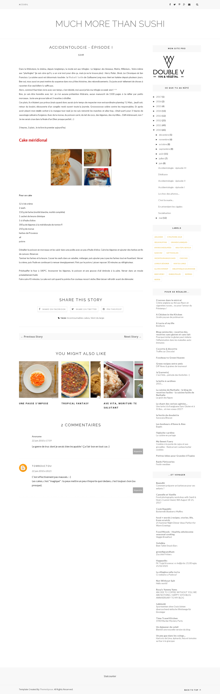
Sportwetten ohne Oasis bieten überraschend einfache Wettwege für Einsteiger (173, 609)
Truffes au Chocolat (165, 351)
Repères (188, 274)
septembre (165, 149)
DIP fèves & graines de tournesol (171, 366)
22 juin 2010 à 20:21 (42, 471)
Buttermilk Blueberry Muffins (169, 511)
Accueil (23, 4)
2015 (159, 106)
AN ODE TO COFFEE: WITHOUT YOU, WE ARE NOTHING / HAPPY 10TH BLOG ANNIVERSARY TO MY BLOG (176, 595)
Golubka (160, 543)
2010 (159, 130)
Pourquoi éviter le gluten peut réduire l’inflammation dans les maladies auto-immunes (174, 340)
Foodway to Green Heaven (170, 357)
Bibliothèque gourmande (183, 269)
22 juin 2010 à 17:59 (42, 440)
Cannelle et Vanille (166, 494)
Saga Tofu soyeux (183, 248)
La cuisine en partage (166, 435)
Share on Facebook (54, 309)
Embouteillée (175, 274)
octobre (163, 144)
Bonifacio (160, 326)
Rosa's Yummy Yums (166, 589)
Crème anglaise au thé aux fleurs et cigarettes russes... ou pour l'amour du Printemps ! (174, 306)
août (161, 153)
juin (161, 163)
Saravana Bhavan (164, 417)
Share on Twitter (86, 309)
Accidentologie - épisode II (172, 180)
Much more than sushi (110, 24)
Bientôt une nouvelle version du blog (173, 629)
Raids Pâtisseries (165, 461)
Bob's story (159, 274)
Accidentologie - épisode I (171, 187)
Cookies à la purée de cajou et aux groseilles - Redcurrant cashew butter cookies (173, 447)
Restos (157, 279)
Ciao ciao (183, 258)
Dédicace (163, 174)
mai (161, 217)
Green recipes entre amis (169, 363)
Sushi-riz (158, 253)
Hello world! (162, 583)
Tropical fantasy (75, 403)
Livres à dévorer (161, 263)
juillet (162, 158)
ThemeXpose (46, 689)
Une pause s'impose (33, 403)
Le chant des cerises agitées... (171, 403)
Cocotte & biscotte (166, 348)
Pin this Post (114, 309)
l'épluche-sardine (165, 432)
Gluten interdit (161, 269)
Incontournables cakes (78, 317)
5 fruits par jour (174, 237)
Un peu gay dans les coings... (171, 635)
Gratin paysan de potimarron (169, 317)
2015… (159, 383)
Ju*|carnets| (162, 372)
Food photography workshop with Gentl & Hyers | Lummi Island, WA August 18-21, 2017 (176, 500)
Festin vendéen (163, 464)
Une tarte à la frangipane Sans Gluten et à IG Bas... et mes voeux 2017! (175, 407)
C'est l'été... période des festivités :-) (173, 375)
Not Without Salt (165, 580)
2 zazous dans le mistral (169, 300)
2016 (159, 101)
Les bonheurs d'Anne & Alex (171, 424)
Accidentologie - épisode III (172, 168)
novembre (164, 139)
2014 (159, 111)
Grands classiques (179, 242)
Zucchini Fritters (164, 554)
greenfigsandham (165, 551)
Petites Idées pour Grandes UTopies (175, 455)
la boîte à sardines (166, 381)
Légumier (158, 237)
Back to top (191, 690)
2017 (159, 96)
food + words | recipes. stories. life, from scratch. (174, 519)
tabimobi (161, 604)
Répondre (138, 451)
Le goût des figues (164, 397)
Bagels (159, 426)
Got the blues (172, 253)
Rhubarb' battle (76, 77)
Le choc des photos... (168, 193)
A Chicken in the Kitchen (169, 314)
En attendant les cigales (170, 206)
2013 (159, 115)
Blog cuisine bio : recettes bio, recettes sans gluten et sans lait (173, 333)
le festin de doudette (167, 415)
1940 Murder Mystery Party (169, 621)
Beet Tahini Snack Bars (166, 545)
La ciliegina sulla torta (168, 572)
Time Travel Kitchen (167, 618)
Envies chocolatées (162, 248)
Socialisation (164, 213)
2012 (159, 120)
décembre (164, 134)
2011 (159, 125)
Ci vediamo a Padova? (166, 574)
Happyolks (161, 560)
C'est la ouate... (166, 200)
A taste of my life (165, 323)
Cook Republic (163, 508)
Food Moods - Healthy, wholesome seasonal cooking (174, 533)
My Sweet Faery (164, 441)
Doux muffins (160, 242)
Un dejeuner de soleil (167, 627)
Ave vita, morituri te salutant (120, 405)
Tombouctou (42, 465)
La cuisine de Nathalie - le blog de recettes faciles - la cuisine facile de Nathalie (175, 392)
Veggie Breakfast (164, 537)
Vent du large (97, 317)
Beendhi (160, 483)
